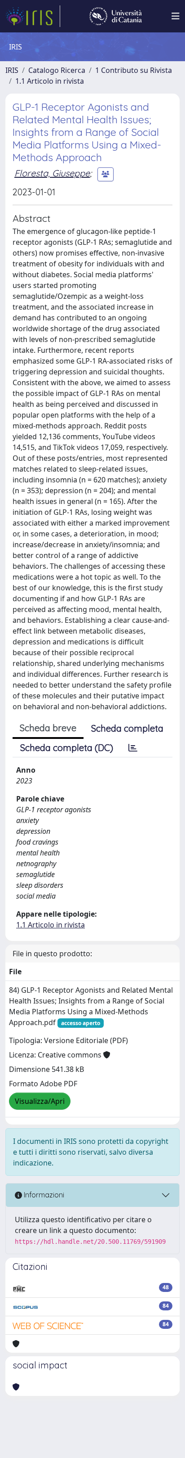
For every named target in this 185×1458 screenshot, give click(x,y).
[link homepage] (32, 16)
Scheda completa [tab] (127, 728)
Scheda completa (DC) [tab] (66, 747)
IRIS (11, 70)
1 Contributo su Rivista (133, 70)
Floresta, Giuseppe (52, 173)
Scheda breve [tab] (48, 728)
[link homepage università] (115, 16)
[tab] (133, 747)
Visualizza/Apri (40, 1101)
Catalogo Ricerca (56, 70)
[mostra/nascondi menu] (176, 16)
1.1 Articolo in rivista (49, 81)
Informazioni (43, 1194)
